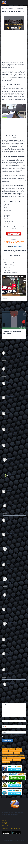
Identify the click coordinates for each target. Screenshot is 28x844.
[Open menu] (25, 3)
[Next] (24, 325)
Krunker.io (4, 71)
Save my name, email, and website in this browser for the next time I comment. (13, 736)
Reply (4, 361)
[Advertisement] (14, 46)
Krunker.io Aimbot (18, 246)
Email (4, 726)
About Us (4, 820)
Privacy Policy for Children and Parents (11, 828)
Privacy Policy (5, 823)
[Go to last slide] (4, 325)
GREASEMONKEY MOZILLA (16, 242)
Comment (5, 704)
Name (4, 721)
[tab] (11, 340)
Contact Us (4, 822)
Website (4, 732)
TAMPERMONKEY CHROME (9, 241)
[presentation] (14, 320)
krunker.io (5, 298)
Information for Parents (7, 827)
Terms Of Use (5, 825)
